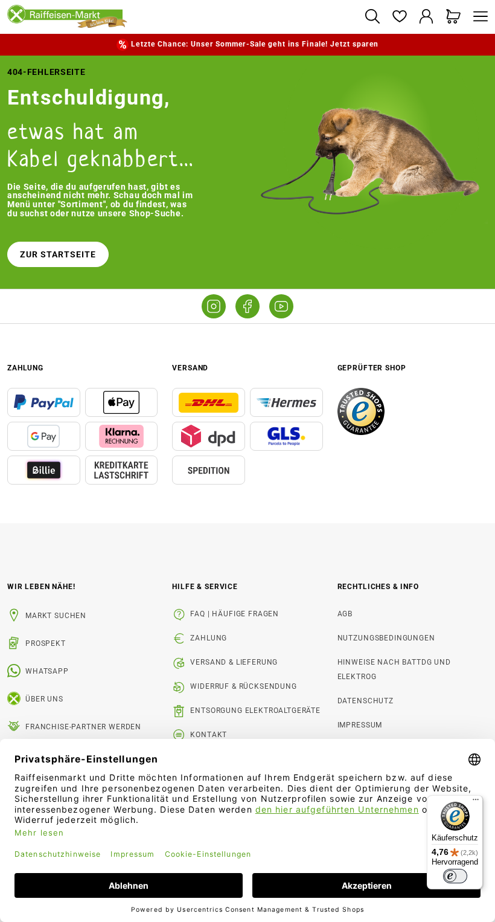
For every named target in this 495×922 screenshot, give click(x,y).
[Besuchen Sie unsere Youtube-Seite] (281, 306)
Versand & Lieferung (234, 662)
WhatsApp (47, 671)
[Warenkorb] (453, 17)
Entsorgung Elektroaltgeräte (255, 710)
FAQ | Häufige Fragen (234, 614)
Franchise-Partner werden (83, 727)
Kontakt (208, 734)
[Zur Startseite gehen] (181, 17)
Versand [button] (190, 368)
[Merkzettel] (399, 17)
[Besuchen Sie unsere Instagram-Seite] (214, 306)
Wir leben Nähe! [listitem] (41, 586)
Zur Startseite (58, 254)
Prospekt (45, 643)
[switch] (455, 876)
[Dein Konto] (426, 17)
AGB (345, 614)
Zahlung (208, 638)
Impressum (360, 725)
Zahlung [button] (25, 368)
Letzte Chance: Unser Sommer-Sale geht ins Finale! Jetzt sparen (254, 44)
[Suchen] (372, 17)
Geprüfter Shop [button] (371, 368)
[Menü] (477, 17)
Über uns (44, 699)
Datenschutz (365, 701)
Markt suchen (55, 615)
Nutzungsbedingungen (386, 638)
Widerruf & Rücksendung (243, 686)
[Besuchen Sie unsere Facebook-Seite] (247, 306)
